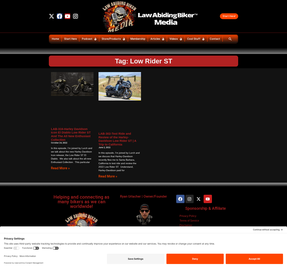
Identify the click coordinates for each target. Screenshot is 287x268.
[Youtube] (67, 16)
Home (55, 38)
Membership (137, 38)
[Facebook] (59, 16)
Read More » (60, 168)
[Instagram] (75, 16)
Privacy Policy (188, 216)
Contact (215, 38)
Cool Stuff (193, 38)
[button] (230, 39)
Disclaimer (186, 225)
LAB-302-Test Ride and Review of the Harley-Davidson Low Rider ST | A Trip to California (117, 139)
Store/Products (111, 38)
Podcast (87, 38)
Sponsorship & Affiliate (205, 208)
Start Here (70, 38)
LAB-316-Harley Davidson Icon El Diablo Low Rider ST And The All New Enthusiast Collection (71, 134)
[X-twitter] (51, 16)
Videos (174, 38)
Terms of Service (189, 220)
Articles (155, 38)
